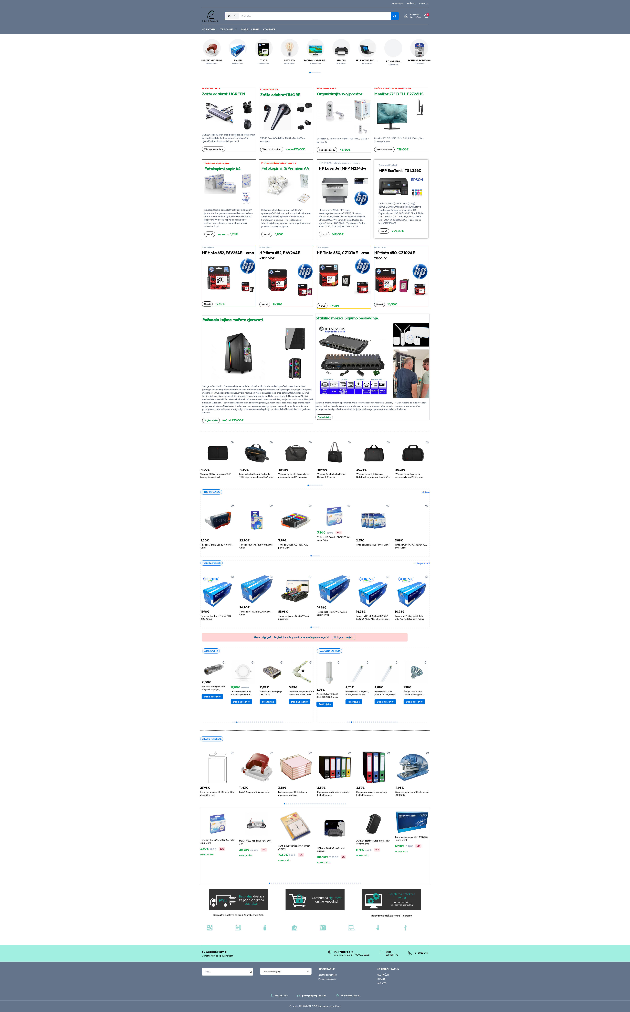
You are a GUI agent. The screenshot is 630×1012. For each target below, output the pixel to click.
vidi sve (426, 492)
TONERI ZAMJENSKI (211, 563)
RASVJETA (289, 60)
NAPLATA (423, 3)
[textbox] (285, 971)
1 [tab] (310, 72)
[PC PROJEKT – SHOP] (211, 16)
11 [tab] (252, 722)
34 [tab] (334, 883)
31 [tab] (343, 803)
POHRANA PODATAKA (419, 60)
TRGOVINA (227, 29)
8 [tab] (322, 485)
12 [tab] (254, 722)
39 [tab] (344, 883)
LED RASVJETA (211, 651)
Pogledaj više (211, 420)
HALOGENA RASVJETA (329, 651)
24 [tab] (278, 722)
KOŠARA (411, 3)
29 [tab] (339, 803)
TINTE (263, 60)
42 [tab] (350, 883)
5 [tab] (318, 72)
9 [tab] (248, 722)
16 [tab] (262, 722)
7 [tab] (320, 485)
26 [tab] (282, 722)
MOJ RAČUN (398, 3)
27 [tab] (335, 803)
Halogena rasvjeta (343, 637)
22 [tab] (274, 722)
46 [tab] (358, 883)
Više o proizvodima (213, 149)
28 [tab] (337, 803)
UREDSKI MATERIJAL (212, 60)
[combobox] (286, 971)
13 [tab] (256, 722)
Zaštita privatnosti (327, 974)
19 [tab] (268, 722)
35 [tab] (336, 883)
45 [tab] (356, 883)
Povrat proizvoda (327, 979)
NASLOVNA (209, 29)
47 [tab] (360, 883)
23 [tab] (276, 722)
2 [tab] (312, 72)
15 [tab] (260, 722)
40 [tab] (346, 883)
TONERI (238, 60)
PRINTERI (341, 60)
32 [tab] (345, 803)
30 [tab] (341, 803)
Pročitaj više (239, 701)
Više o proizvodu (327, 149)
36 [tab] (338, 883)
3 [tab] (314, 72)
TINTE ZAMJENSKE (211, 492)
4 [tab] (316, 72)
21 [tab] (272, 722)
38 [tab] (342, 883)
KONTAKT (269, 29)
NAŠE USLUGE (250, 29)
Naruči (210, 234)
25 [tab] (280, 722)
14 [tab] (258, 722)
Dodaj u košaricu (212, 701)
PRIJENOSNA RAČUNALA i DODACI (373, 60)
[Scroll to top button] (623, 1005)
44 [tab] (354, 883)
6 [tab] (320, 72)
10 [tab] (250, 722)
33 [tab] (332, 883)
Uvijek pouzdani (422, 563)
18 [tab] (266, 722)
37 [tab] (340, 883)
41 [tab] (348, 883)
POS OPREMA (393, 61)
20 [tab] (270, 722)
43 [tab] (352, 883)
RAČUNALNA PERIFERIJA (316, 60)
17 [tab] (264, 722)
